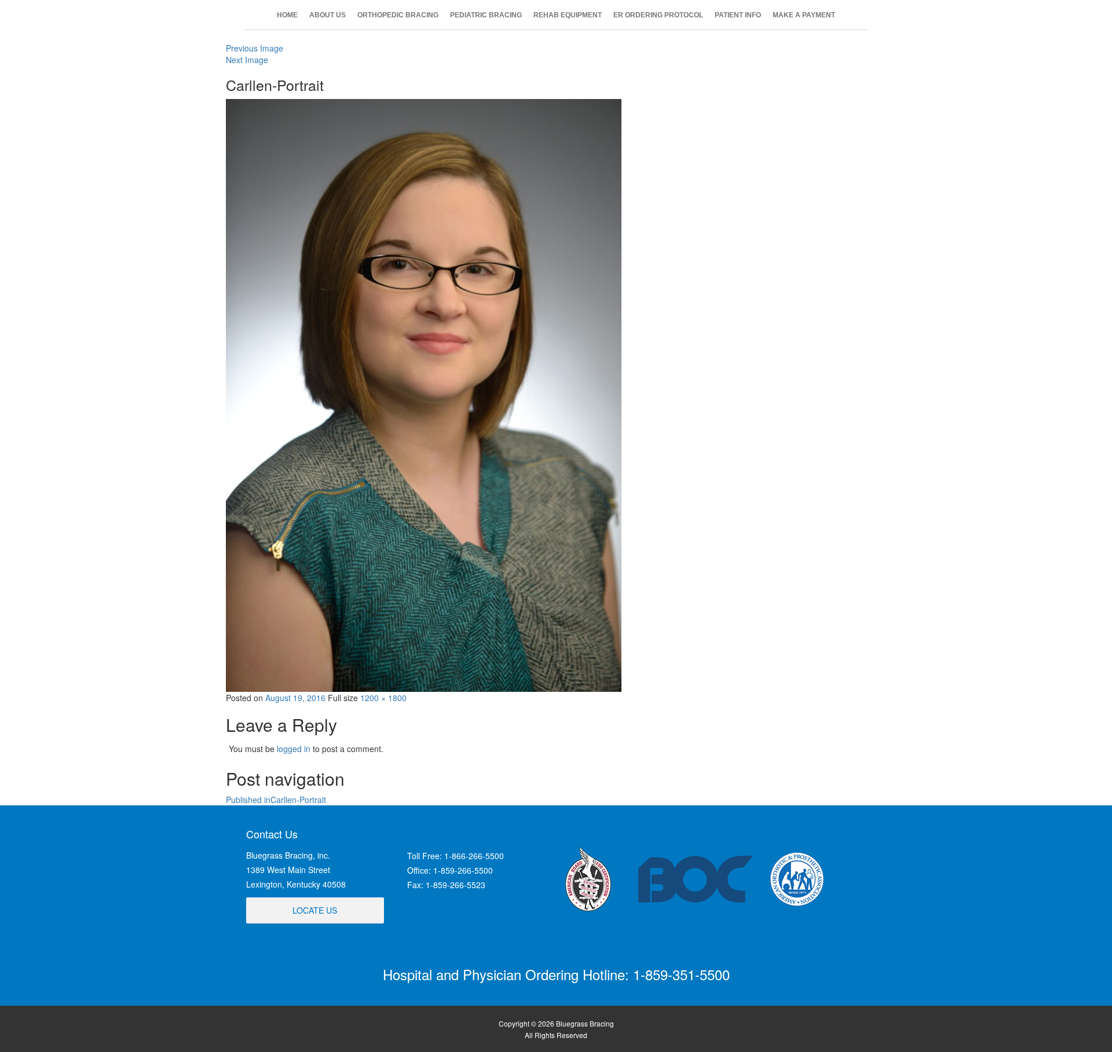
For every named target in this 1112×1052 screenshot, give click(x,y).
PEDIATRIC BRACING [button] (486, 15)
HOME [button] (287, 15)
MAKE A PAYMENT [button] (804, 15)
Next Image (247, 59)
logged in (293, 748)
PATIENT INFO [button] (738, 15)
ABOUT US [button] (327, 15)
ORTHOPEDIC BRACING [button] (397, 15)
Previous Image (254, 48)
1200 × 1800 (383, 697)
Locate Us (314, 910)
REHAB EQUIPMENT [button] (567, 15)
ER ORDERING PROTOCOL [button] (658, 15)
